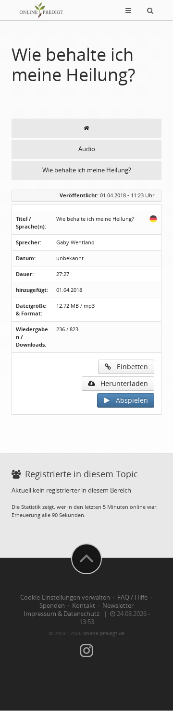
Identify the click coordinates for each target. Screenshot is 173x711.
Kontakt (83, 606)
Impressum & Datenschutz (61, 614)
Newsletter (118, 606)
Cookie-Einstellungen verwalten (65, 597)
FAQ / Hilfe (132, 597)
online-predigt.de (103, 633)
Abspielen (129, 400)
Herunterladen (121, 383)
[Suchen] (150, 10)
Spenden (52, 606)
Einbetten (129, 366)
